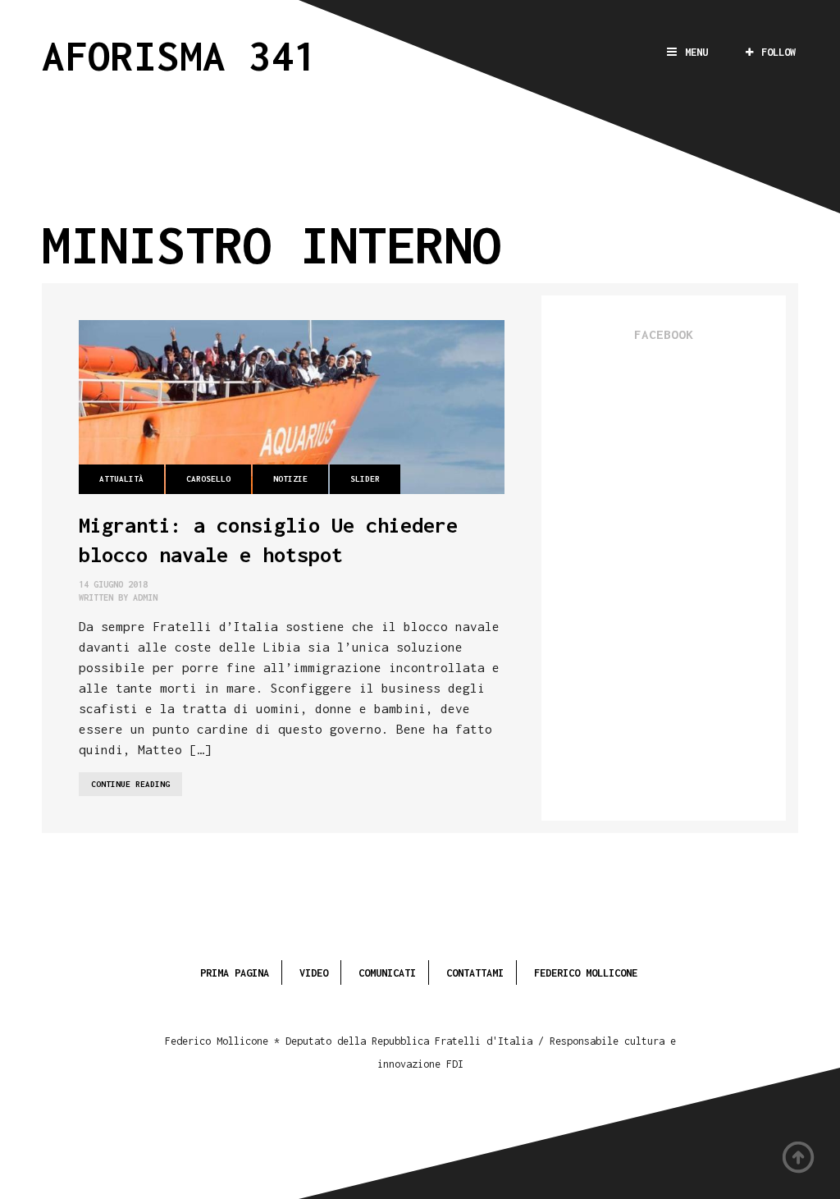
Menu (696, 52)
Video (313, 973)
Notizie (290, 478)
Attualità (121, 478)
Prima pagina (234, 973)
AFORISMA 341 (179, 55)
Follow (778, 52)
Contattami (475, 973)
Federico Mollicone (585, 973)
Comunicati (387, 973)
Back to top (799, 1158)
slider (365, 478)
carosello (208, 478)
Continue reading (136, 787)
